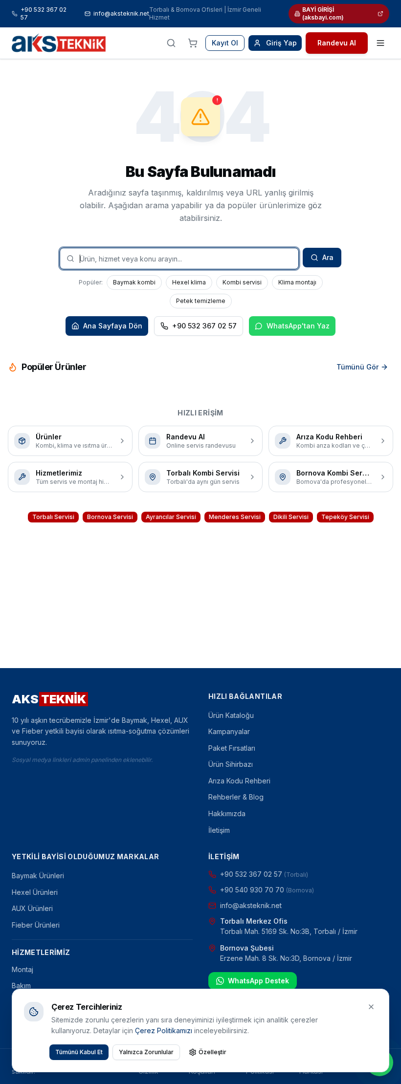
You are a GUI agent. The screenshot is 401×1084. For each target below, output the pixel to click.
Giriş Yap (281, 43)
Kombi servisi (242, 282)
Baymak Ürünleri (38, 875)
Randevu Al (336, 43)
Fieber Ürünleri (36, 925)
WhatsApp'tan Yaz (298, 326)
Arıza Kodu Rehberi (239, 781)
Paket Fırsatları (231, 748)
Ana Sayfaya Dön (112, 326)
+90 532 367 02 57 (44, 13)
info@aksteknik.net (121, 13)
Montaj (22, 969)
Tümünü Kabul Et (79, 1052)
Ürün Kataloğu (231, 715)
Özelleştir (212, 1052)
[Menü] (380, 43)
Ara (328, 257)
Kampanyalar (229, 731)
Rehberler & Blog (236, 797)
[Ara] (171, 43)
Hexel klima (189, 282)
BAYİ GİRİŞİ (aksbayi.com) (323, 13)
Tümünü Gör (357, 367)
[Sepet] (192, 43)
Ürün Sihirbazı (230, 764)
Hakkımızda (226, 813)
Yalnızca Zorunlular (146, 1052)
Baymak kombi (134, 282)
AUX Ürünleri (32, 908)
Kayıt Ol (225, 43)
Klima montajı (297, 282)
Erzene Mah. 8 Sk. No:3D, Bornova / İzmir (286, 958)
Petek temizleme (200, 300)
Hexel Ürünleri (35, 892)
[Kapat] (371, 1007)
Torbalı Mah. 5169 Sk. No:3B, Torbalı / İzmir (288, 931)
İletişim (219, 830)
